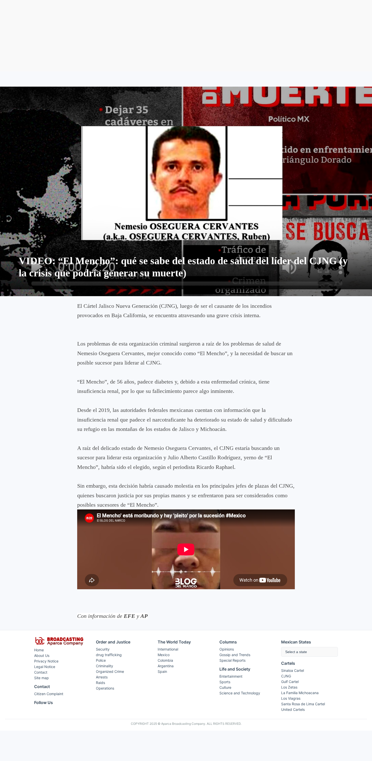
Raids (100, 682)
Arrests (102, 677)
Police (101, 660)
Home (39, 650)
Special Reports (232, 660)
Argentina (166, 666)
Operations (105, 688)
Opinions (226, 649)
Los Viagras (290, 698)
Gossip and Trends (234, 655)
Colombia (165, 660)
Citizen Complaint (48, 694)
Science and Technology (239, 693)
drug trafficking (109, 655)
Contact (40, 672)
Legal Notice (44, 666)
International (168, 649)
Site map (41, 678)
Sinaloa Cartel (292, 670)
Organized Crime (110, 671)
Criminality (104, 666)
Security (103, 649)
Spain (162, 671)
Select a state (296, 652)
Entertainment (230, 676)
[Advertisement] (186, 35)
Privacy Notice (46, 661)
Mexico (164, 655)
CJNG (286, 676)
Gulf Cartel (290, 681)
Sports (224, 682)
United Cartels (293, 709)
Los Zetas (289, 687)
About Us (41, 655)
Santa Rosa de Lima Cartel (303, 704)
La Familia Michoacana (300, 693)
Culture (225, 687)
